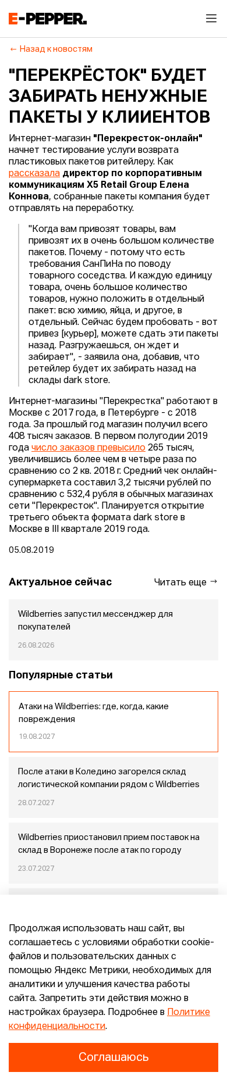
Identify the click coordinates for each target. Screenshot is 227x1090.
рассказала (34, 173)
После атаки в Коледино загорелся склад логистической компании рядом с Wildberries (109, 778)
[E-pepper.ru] (48, 19)
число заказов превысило (88, 448)
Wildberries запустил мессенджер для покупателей (95, 620)
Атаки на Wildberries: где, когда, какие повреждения (94, 713)
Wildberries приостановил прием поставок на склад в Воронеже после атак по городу (109, 844)
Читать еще (181, 583)
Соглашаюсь (113, 1057)
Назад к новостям (56, 49)
